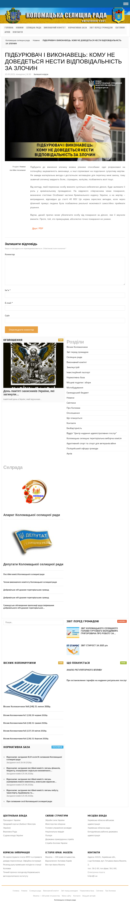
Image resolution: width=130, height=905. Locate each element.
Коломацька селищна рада (18, 40)
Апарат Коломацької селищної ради (31, 515)
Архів (7, 32)
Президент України (11, 820)
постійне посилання (18, 170)
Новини (19, 27)
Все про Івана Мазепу (55, 865)
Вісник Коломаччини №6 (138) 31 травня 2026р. (25, 723)
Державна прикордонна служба (59, 839)
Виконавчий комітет (55, 27)
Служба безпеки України (56, 843)
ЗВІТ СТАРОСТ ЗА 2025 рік (94, 645)
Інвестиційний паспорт (78, 372)
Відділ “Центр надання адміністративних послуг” (92, 433)
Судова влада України (13, 835)
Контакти (18, 32)
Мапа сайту (66, 896)
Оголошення (73, 413)
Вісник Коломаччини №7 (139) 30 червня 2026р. (25, 715)
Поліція (48, 835)
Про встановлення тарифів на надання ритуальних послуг (97, 680)
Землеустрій (73, 367)
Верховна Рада (10, 832)
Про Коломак (73, 408)
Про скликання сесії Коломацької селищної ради (29, 801)
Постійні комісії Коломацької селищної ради (23, 574)
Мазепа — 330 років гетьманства (46, 896)
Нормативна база (77, 27)
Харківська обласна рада (99, 828)
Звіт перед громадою (101, 27)
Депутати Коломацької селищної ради (33, 564)
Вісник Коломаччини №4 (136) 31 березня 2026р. (26, 739)
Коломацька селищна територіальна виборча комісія (94, 438)
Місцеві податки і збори (79, 382)
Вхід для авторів (88, 896)
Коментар (10, 254)
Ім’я (7, 290)
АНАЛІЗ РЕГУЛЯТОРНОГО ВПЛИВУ (84, 670)
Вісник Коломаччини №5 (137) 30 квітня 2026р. (25, 731)
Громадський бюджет (78, 392)
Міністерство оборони (55, 824)
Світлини (120, 27)
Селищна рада (33, 27)
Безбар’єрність (74, 428)
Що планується (74, 418)
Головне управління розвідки (58, 828)
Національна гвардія (54, 832)
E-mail (9, 303)
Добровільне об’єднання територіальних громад (26, 590)
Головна (9, 27)
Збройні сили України (55, 820)
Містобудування (75, 387)
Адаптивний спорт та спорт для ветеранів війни (91, 443)
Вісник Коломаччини (77, 347)
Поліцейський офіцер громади (82, 448)
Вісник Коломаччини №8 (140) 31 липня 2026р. (27, 706)
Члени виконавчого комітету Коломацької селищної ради (30, 582)
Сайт (7, 315)
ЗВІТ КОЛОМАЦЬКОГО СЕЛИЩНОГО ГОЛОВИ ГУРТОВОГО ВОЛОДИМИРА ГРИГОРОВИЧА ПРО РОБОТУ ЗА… (99, 630)
